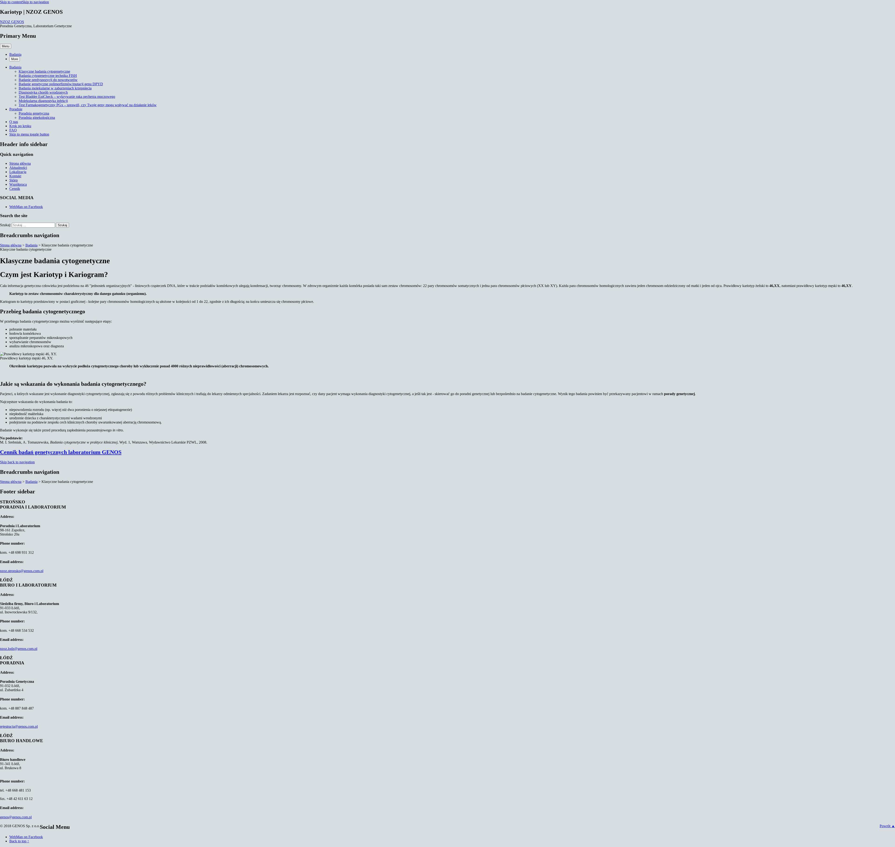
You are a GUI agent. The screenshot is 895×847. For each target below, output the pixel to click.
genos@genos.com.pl (16, 817)
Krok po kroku (20, 126)
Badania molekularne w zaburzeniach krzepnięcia (55, 88)
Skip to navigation (35, 2)
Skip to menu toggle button (29, 134)
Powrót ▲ (887, 826)
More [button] (14, 59)
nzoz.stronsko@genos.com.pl (21, 571)
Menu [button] (5, 46)
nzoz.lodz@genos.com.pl (18, 649)
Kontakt (15, 176)
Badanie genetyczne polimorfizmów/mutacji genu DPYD (61, 84)
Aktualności (18, 168)
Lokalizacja (17, 172)
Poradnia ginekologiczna (37, 118)
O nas (13, 122)
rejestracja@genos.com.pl (19, 726)
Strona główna (20, 163)
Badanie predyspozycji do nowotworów (48, 80)
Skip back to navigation (17, 462)
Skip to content (11, 2)
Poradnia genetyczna (34, 113)
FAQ (13, 130)
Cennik (14, 189)
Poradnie (15, 109)
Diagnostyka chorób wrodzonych (43, 92)
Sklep (13, 180)
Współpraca (18, 184)
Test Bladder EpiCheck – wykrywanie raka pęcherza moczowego (67, 97)
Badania (15, 54)
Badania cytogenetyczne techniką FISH (48, 76)
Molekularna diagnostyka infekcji (43, 101)
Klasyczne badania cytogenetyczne (44, 71)
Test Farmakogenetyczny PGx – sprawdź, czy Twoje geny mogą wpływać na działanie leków (88, 105)
